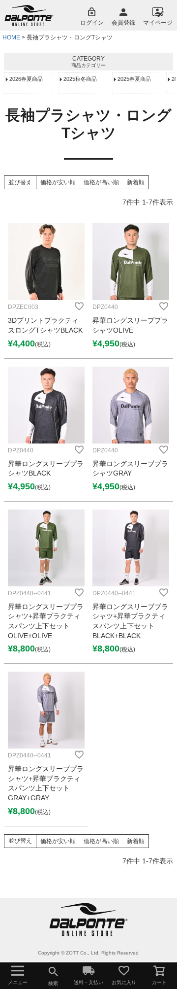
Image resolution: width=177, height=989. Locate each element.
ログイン (92, 22)
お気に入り (124, 982)
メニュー (18, 982)
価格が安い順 (58, 182)
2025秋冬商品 (80, 79)
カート (159, 982)
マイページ (158, 22)
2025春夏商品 (134, 79)
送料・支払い (88, 982)
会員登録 (123, 22)
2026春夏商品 (26, 79)
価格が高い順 (101, 182)
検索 (53, 983)
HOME (11, 37)
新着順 (136, 182)
